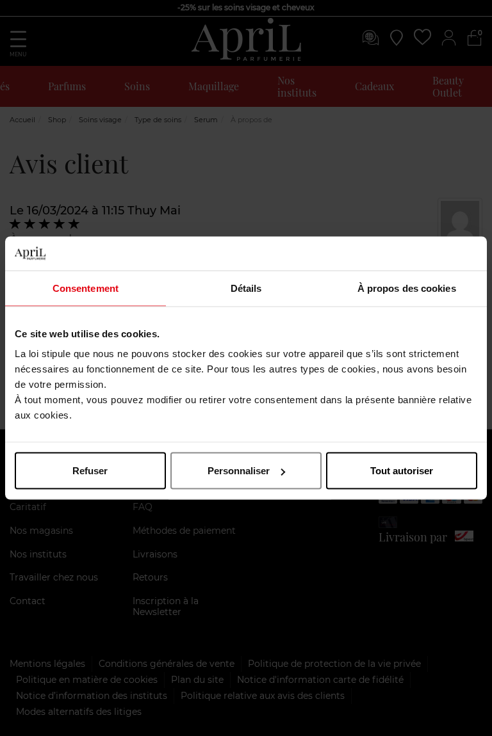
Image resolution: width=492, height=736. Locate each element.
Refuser (90, 470)
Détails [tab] (246, 287)
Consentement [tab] (86, 287)
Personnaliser (239, 470)
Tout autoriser (401, 470)
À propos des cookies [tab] (406, 287)
